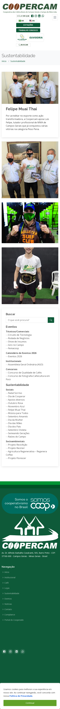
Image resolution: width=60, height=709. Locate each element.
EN (33, 20)
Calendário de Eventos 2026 (21, 353)
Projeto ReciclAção (17, 444)
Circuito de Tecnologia (20, 334)
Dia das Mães (15, 423)
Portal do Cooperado (14, 620)
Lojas (6, 588)
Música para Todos (18, 413)
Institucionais (13, 361)
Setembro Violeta (17, 429)
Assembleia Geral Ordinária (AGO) (25, 364)
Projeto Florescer (17, 458)
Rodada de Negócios (18, 338)
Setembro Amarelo (18, 416)
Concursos (11, 369)
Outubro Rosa (15, 403)
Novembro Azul (16, 406)
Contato (8, 609)
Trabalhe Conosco (28, 30)
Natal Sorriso (15, 393)
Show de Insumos (17, 341)
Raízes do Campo (17, 436)
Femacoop (13, 348)
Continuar (30, 703)
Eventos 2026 (15, 356)
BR (22, 20)
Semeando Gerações (18, 433)
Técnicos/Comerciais (17, 331)
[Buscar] (51, 320)
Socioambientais (15, 441)
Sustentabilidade (17, 61)
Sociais (10, 389)
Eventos (8, 599)
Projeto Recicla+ (16, 448)
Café (6, 583)
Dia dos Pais (14, 426)
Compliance (9, 615)
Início (4, 61)
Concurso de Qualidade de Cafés (25, 372)
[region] (30, 696)
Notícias (8, 604)
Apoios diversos (16, 399)
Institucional (9, 577)
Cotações (28, 25)
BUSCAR (24, 44)
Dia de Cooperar (16, 396)
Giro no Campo (16, 344)
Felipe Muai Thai (21, 109)
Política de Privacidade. (21, 696)
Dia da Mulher (15, 419)
